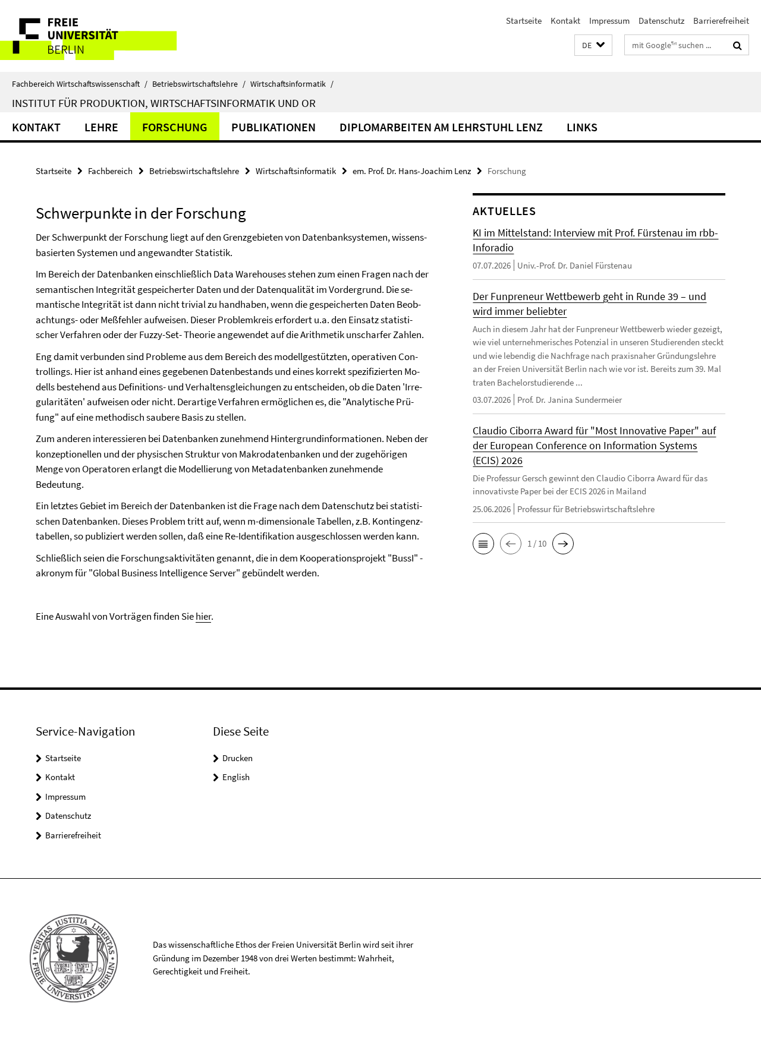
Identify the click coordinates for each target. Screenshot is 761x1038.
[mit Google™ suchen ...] (738, 45)
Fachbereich (110, 170)
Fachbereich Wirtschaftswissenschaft (79, 84)
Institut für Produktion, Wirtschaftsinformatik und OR (164, 103)
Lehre (101, 126)
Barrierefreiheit (721, 20)
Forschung (174, 126)
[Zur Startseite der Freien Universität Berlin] (99, 36)
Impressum (609, 20)
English (236, 777)
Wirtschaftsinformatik (292, 84)
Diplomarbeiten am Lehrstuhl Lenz (441, 126)
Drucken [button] (237, 757)
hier (203, 616)
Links (582, 126)
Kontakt (565, 20)
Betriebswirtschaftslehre (199, 84)
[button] (593, 45)
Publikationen (273, 126)
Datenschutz (661, 20)
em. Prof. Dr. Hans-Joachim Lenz (412, 170)
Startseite (524, 20)
